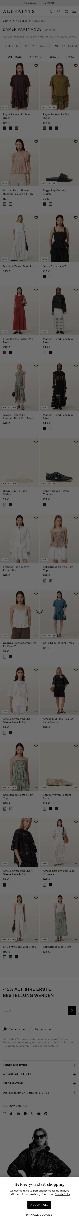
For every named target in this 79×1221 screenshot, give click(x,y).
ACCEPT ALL (39, 1204)
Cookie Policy (62, 1194)
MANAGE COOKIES (39, 1214)
